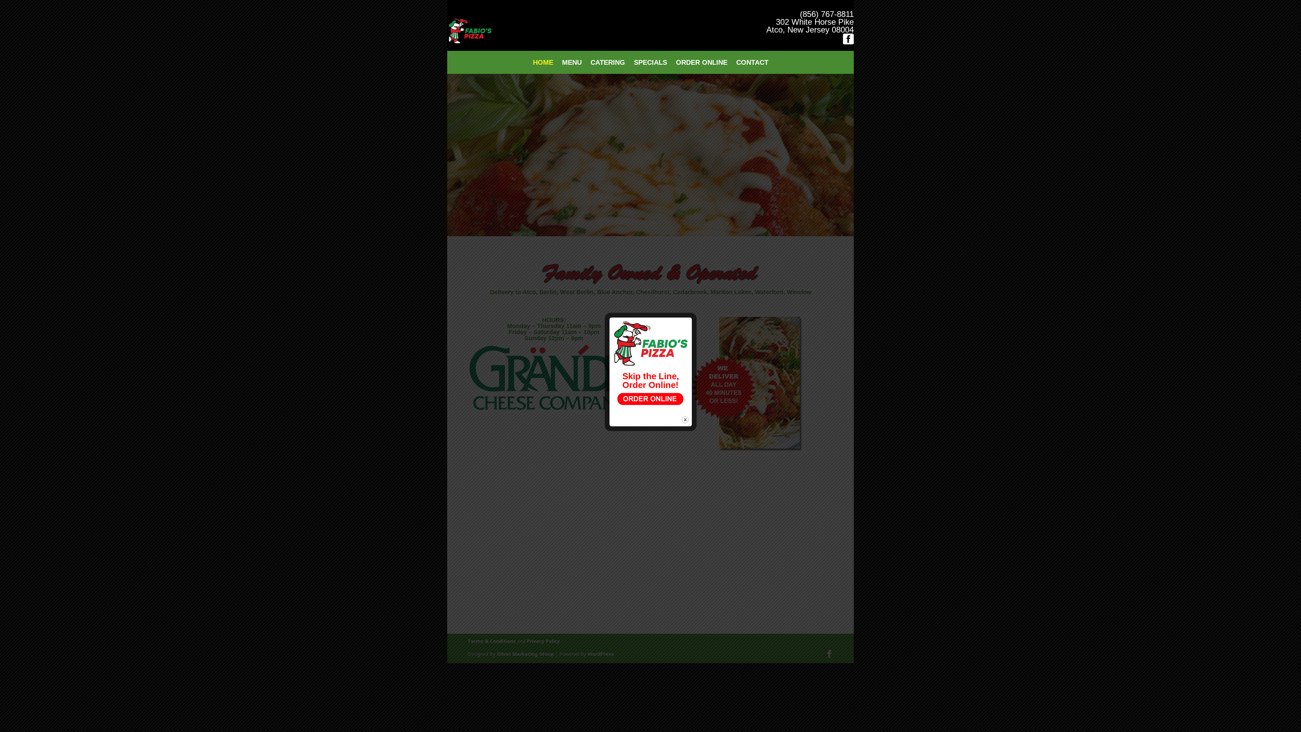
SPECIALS (650, 63)
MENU (572, 63)
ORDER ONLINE (701, 63)
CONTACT (752, 63)
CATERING (608, 63)
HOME (543, 63)
